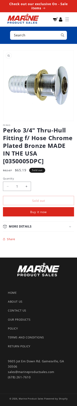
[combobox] (38, 35)
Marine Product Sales (31, 398)
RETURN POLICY (19, 346)
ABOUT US (15, 301)
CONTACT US (17, 310)
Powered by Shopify (56, 398)
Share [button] (11, 239)
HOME (12, 293)
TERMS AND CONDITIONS (26, 337)
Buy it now (38, 212)
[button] (67, 19)
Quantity (8, 178)
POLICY (13, 328)
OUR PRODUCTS (19, 319)
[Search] (62, 35)
